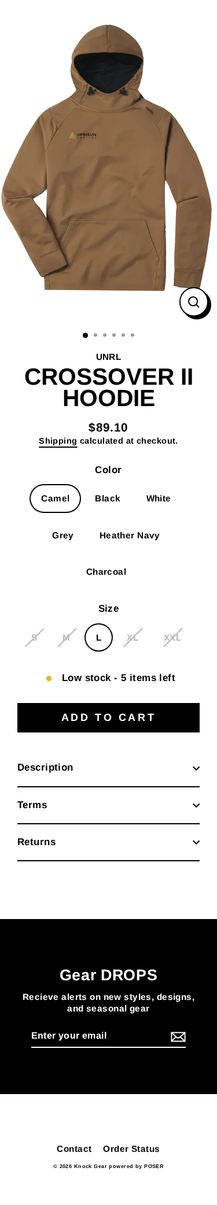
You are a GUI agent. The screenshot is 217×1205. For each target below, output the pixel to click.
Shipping (58, 440)
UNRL (109, 357)
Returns (36, 841)
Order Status (131, 1149)
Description (45, 767)
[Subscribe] (176, 1036)
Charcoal (106, 572)
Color (108, 469)
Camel (55, 498)
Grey (63, 535)
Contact (74, 1149)
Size (108, 608)
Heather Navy (130, 535)
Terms (32, 804)
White (158, 498)
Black (107, 498)
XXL (172, 637)
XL (132, 637)
